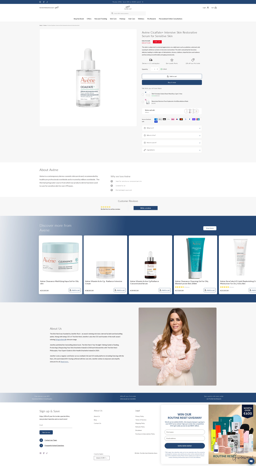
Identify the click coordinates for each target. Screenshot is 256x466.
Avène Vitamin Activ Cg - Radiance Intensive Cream (103, 282)
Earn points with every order (214, 396)
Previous (250, 229)
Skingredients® (61, 339)
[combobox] (128, 13)
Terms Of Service (140, 420)
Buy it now (172, 82)
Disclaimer (138, 430)
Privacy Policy (139, 416)
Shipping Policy (140, 423)
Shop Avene (210, 228)
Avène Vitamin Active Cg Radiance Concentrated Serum (144, 282)
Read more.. (65, 362)
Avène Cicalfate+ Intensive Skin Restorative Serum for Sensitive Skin (64, 25)
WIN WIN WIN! (185, 446)
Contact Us (97, 423)
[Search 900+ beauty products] (112, 13)
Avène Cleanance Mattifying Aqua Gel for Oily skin (59, 282)
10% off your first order (128, 396)
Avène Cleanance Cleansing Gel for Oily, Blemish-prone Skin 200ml (191, 282)
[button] (78, 19)
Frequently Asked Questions (54, 445)
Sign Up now (46, 432)
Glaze (155, 453)
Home (41, 25)
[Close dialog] (251, 408)
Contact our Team (51, 440)
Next (254, 229)
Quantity (145, 69)
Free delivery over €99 (42, 396)
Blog (95, 420)
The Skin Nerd (144, 453)
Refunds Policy (140, 427)
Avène (45, 25)
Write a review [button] (145, 208)
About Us (97, 416)
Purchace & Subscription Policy (145, 434)
